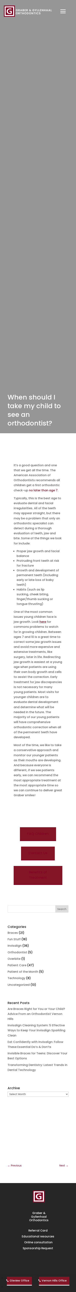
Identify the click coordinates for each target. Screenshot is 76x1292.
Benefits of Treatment (38, 875)
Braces (13, 933)
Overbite (14, 959)
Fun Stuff (14, 939)
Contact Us (37, 853)
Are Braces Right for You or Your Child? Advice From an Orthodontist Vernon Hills (36, 1014)
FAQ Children (38, 833)
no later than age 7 (43, 490)
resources (38, 1236)
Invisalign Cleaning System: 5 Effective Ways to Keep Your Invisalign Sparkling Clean (36, 1030)
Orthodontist (17, 952)
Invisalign (15, 946)
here (42, 622)
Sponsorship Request (38, 1248)
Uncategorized (19, 985)
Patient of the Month (23, 972)
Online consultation (38, 1242)
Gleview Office (19, 1280)
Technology (16, 978)
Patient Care (17, 965)
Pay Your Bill (38, 1261)
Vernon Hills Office (54, 1280)
